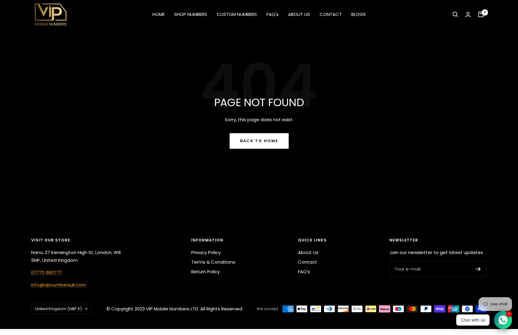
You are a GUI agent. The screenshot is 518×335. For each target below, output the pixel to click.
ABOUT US (299, 14)
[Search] (455, 14)
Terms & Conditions (213, 262)
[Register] (478, 269)
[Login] (468, 14)
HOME (158, 14)
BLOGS (358, 14)
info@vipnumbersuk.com (58, 285)
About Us (308, 252)
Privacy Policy (206, 252)
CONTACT (331, 14)
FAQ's (272, 14)
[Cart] (481, 14)
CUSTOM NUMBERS (237, 14)
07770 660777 (47, 272)
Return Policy (205, 271)
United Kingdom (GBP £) (58, 309)
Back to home (259, 141)
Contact (307, 262)
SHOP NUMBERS (190, 14)
